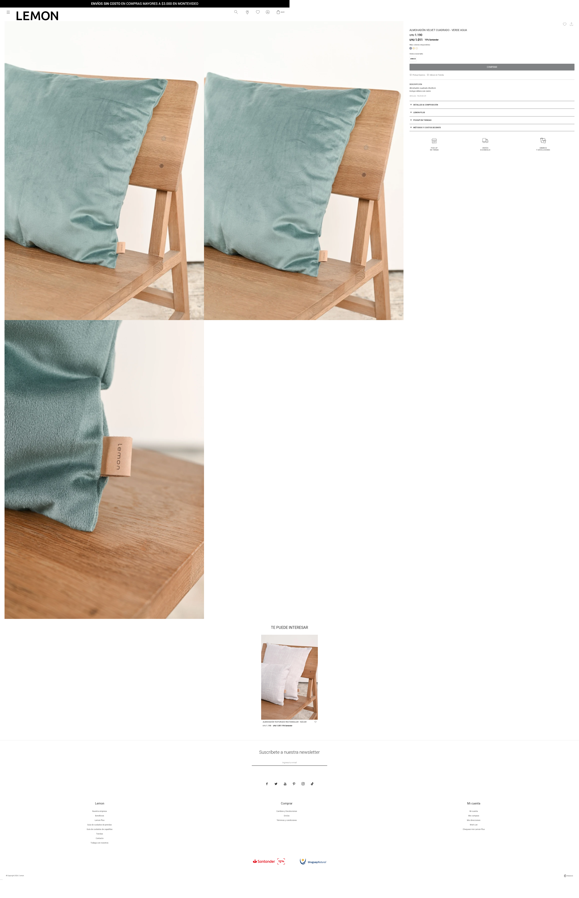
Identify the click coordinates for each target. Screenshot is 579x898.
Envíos (287, 816)
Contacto (99, 838)
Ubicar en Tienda (437, 75)
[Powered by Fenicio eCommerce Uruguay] (568, 875)
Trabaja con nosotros (99, 843)
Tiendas (99, 834)
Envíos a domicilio (485, 149)
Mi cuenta (474, 811)
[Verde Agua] (411, 48)
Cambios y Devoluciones (543, 149)
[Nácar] (417, 48)
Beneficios (99, 816)
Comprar (492, 67)
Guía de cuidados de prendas (99, 825)
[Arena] (414, 48)
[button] (236, 12)
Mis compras (473, 816)
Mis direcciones (473, 820)
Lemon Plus (99, 820)
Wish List (474, 825)
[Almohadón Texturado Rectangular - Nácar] (289, 677)
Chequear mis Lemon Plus (474, 829)
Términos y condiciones (287, 820)
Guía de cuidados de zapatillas (99, 829)
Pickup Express (419, 75)
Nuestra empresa (99, 811)
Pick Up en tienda (434, 149)
